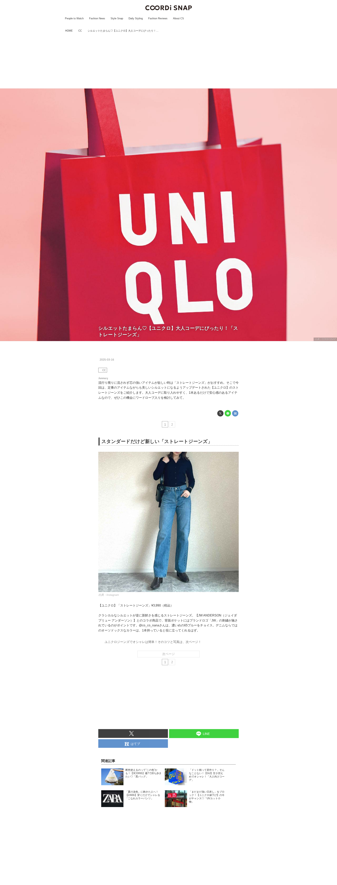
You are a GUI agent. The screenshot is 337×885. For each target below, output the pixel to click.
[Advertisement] (168, 61)
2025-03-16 (107, 359)
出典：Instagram (108, 594)
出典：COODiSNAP (325, 339)
